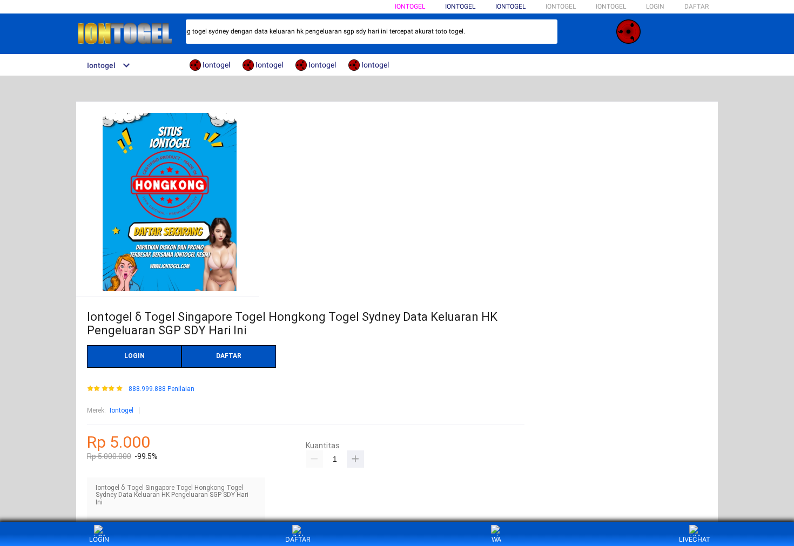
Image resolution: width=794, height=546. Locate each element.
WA (496, 539)
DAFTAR (696, 6)
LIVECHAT (694, 539)
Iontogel (410, 6)
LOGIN (655, 6)
